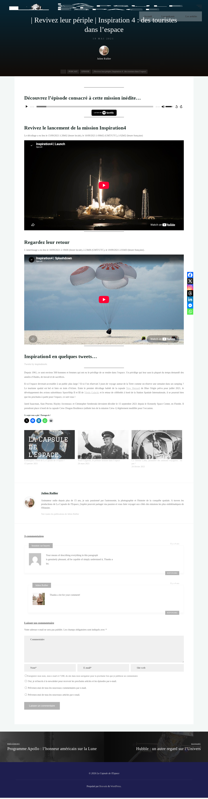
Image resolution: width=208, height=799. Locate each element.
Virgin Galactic (91, 392)
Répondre (172, 573)
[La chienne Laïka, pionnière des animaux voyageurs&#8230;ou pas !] (157, 444)
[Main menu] (199, 6)
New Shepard (133, 388)
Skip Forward (181, 106)
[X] (190, 281)
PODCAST (73, 71)
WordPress (115, 786)
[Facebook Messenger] (190, 305)
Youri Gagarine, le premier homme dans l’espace (99, 460)
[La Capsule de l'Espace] (95, 6)
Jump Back (176, 106)
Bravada (103, 786)
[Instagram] (190, 287)
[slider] (95, 106)
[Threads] (190, 293)
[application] (104, 107)
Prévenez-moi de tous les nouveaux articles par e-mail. (54, 694)
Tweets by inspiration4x (35, 364)
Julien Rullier (41, 585)
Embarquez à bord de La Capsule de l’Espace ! (44, 460)
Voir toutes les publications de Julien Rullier (60, 514)
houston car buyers (41, 545)
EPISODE (85, 71)
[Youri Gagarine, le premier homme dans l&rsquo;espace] (103, 444)
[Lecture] (26, 106)
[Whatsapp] (190, 312)
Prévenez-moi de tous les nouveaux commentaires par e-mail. (57, 688)
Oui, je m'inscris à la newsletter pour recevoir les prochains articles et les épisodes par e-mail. (72, 681)
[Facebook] (190, 275)
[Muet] (163, 106)
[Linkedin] (190, 299)
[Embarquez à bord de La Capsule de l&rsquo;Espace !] (49, 444)
